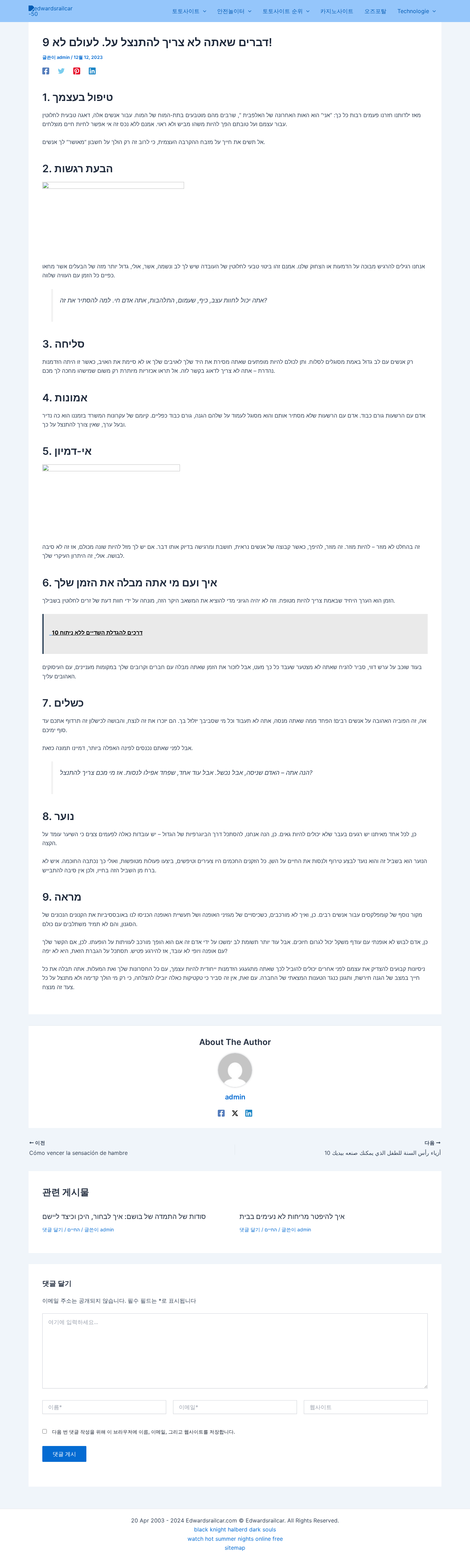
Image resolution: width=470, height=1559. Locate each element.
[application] (203, 11)
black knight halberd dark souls (235, 1529)
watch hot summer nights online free (235, 1538)
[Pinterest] (76, 70)
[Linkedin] (92, 70)
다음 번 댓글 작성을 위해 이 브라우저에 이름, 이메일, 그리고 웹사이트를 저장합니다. (143, 1432)
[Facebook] (45, 70)
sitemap (235, 1547)
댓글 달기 (52, 1229)
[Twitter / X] (235, 1113)
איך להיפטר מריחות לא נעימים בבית (292, 1216)
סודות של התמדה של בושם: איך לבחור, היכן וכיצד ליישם (124, 1216)
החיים (73, 1229)
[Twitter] (61, 70)
